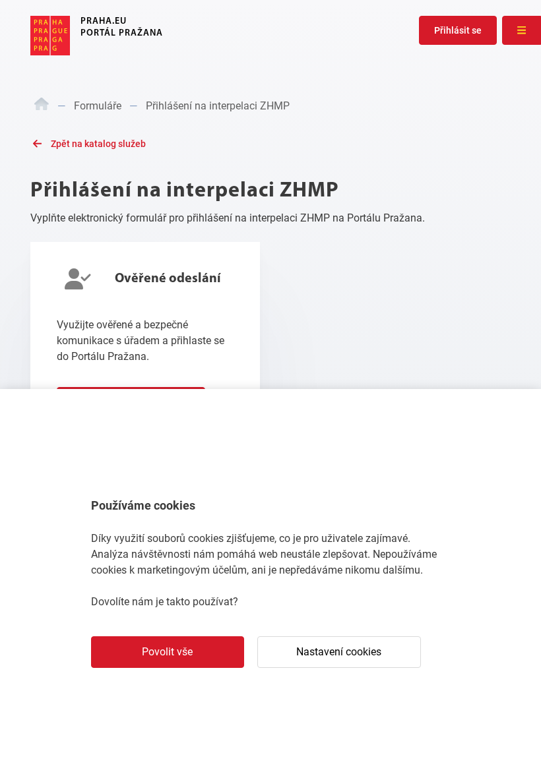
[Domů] (41, 106)
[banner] (96, 35)
